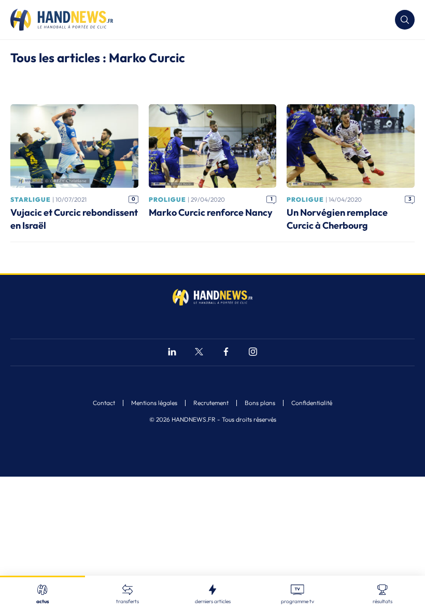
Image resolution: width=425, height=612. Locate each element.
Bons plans (260, 403)
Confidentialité (311, 403)
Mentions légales (154, 403)
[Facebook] (226, 353)
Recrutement (211, 403)
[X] (199, 353)
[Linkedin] (172, 353)
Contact (104, 403)
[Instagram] (253, 353)
